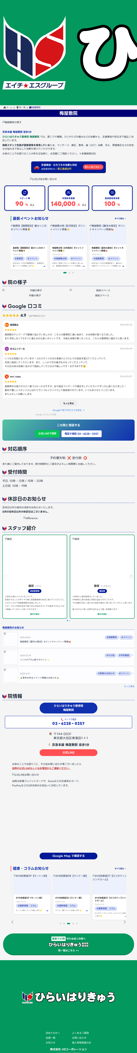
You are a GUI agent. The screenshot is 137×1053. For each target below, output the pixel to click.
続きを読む (34, 614)
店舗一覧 (50, 1038)
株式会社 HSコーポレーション (68, 1049)
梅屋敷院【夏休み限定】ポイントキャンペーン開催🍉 (45, 641)
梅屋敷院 (68, 113)
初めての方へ (53, 1033)
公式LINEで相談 (47, 433)
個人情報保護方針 (81, 1043)
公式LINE (68, 752)
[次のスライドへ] (124, 922)
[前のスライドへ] (12, 922)
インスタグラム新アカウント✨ (35, 659)
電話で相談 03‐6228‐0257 (81, 434)
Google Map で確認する (68, 856)
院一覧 (22, 107)
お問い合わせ (79, 1038)
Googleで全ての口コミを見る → (69, 410)
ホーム (9, 107)
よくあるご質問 (80, 1033)
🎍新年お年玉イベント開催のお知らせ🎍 (39, 677)
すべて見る (119, 218)
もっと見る (68, 403)
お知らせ (50, 1043)
